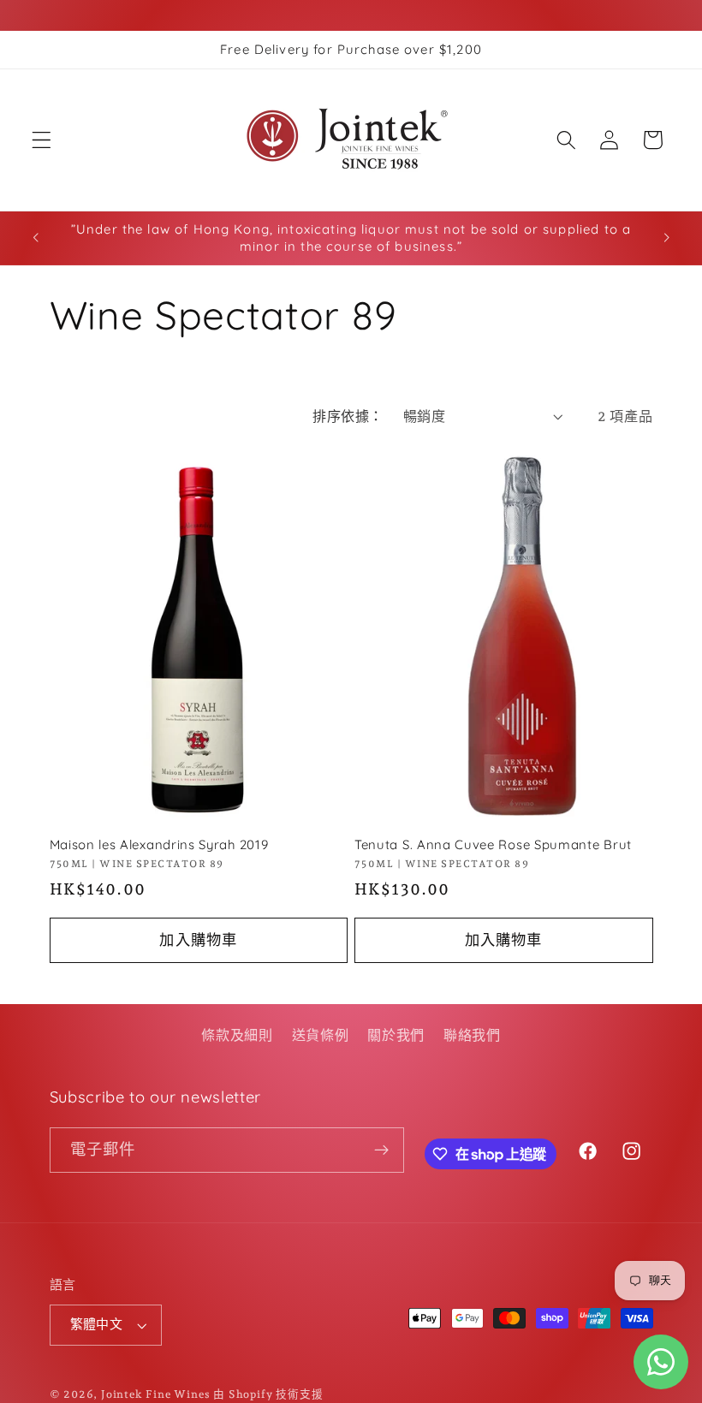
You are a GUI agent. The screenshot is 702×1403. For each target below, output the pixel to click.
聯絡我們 (472, 1035)
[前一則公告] (36, 238)
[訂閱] (381, 1150)
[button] (41, 140)
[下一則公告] (666, 238)
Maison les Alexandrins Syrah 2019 (159, 844)
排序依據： (347, 416)
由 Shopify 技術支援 (268, 1394)
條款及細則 (236, 1035)
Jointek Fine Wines (156, 1394)
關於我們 (396, 1035)
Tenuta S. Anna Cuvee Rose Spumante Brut (493, 844)
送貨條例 (320, 1035)
